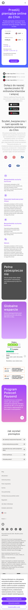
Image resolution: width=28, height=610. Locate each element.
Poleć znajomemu (6, 483)
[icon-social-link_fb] (3, 529)
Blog (3, 471)
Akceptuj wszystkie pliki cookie (14, 598)
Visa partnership (6, 491)
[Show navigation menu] (25, 2)
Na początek (14, 61)
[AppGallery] (14, 113)
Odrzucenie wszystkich (14, 603)
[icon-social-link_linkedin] (16, 529)
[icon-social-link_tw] (20, 529)
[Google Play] (14, 108)
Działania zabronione (7, 508)
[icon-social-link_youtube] (11, 529)
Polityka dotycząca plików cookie (10, 496)
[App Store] (14, 104)
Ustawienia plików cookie (14, 607)
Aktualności (5, 475)
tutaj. (21, 542)
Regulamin (4, 500)
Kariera (3, 487)
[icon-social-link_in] (7, 529)
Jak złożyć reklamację (7, 504)
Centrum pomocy (6, 479)
